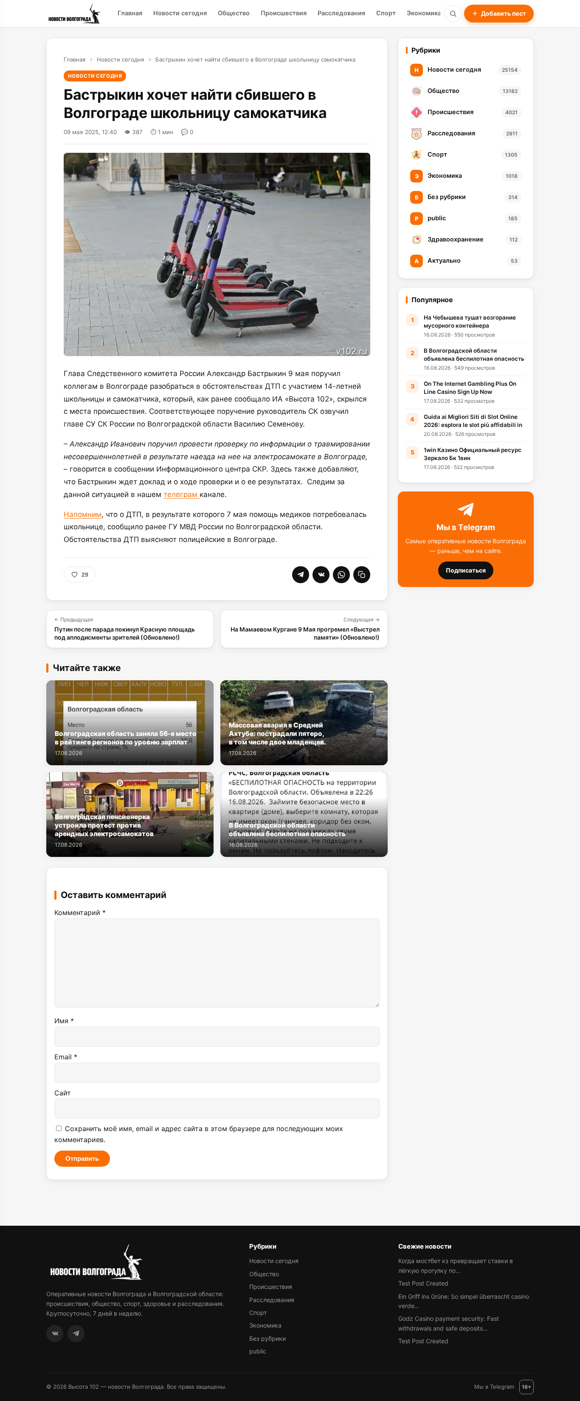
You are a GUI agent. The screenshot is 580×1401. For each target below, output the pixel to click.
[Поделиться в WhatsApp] (341, 574)
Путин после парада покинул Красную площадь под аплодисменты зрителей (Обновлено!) (124, 628)
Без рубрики (267, 1338)
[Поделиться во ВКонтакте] (321, 574)
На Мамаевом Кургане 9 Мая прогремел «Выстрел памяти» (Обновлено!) (305, 628)
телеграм (181, 494)
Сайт (62, 1093)
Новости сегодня (180, 13)
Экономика (424, 13)
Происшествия (284, 13)
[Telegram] (76, 1333)
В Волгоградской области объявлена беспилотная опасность (474, 354)
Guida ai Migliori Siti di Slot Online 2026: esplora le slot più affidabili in (473, 420)
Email (65, 1057)
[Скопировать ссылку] (361, 574)
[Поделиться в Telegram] (300, 574)
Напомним (82, 514)
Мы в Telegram (494, 1386)
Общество (234, 13)
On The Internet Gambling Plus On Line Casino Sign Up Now (470, 387)
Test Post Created (423, 1283)
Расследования (341, 13)
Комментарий (80, 912)
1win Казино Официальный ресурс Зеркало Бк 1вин (472, 453)
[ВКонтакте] (54, 1333)
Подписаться (466, 570)
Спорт (386, 13)
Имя (64, 1020)
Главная (130, 13)
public (257, 1351)
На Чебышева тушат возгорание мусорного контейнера (470, 321)
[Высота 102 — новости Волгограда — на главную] (73, 13)
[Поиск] (453, 13)
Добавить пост (503, 13)
